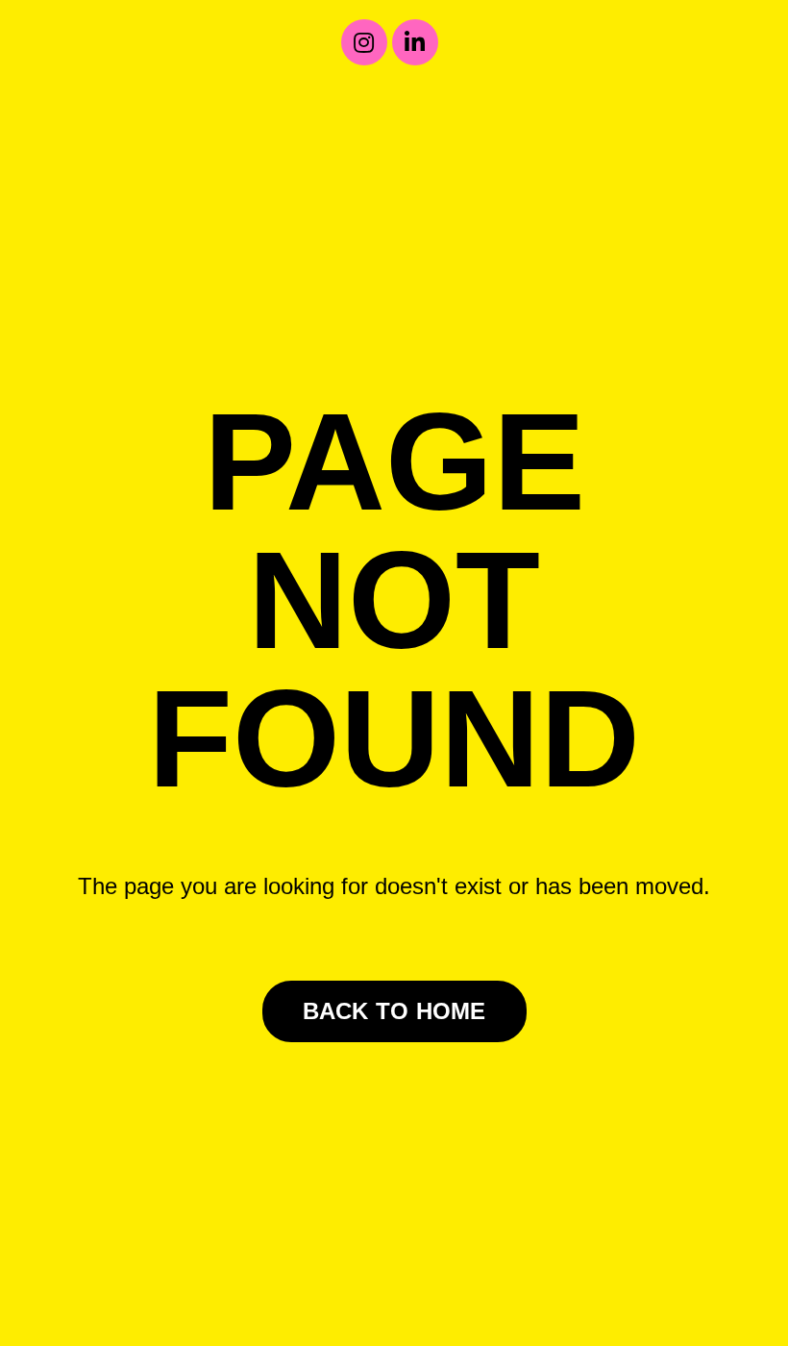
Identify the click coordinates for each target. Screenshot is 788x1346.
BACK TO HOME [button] (394, 1011)
